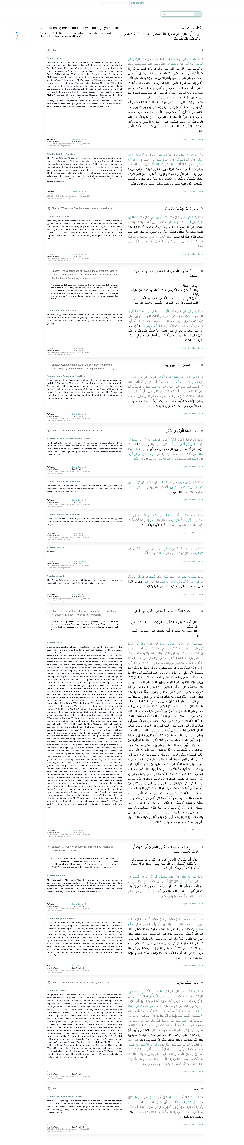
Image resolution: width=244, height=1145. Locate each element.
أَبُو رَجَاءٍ (199, 648)
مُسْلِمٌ (194, 548)
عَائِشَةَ (175, 63)
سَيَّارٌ (159, 159)
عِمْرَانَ (185, 648)
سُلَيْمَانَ (199, 881)
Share (194, 139)
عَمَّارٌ (159, 444)
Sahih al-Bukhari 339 (79, 467)
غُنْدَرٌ (166, 576)
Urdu (22, 36)
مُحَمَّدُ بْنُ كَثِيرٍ (189, 515)
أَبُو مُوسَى (162, 881)
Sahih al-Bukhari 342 (79, 561)
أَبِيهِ (187, 63)
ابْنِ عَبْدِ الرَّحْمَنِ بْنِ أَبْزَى (141, 454)
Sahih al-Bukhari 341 (79, 533)
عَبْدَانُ (194, 1097)
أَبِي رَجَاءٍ (138, 1097)
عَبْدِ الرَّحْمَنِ (173, 520)
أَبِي (166, 919)
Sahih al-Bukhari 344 (79, 830)
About (92, 1142)
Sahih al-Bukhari (56, 20)
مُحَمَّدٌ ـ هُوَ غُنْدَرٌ (157, 876)
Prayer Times (227, 7)
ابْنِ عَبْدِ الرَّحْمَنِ (166, 458)
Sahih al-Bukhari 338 (79, 414)
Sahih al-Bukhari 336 (79, 254)
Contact (131, 1142)
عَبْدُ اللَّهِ (173, 1097)
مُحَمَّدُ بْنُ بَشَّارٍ (189, 576)
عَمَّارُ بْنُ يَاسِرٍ (158, 386)
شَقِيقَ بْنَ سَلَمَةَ (194, 924)
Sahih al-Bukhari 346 (79, 966)
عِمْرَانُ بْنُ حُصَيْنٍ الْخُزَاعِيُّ (183, 1102)
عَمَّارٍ (184, 1020)
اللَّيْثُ (167, 311)
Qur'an (208, 7)
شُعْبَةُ (176, 377)
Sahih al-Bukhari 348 (79, 1125)
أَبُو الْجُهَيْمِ (151, 325)
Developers (120, 1142)
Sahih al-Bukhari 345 (79, 904)
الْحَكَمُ (161, 377)
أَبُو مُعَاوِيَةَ (162, 991)
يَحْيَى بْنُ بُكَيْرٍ (190, 311)
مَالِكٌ (156, 59)
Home (45, 20)
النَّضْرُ (138, 449)
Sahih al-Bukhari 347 (79, 1072)
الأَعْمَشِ (146, 991)
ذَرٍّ (150, 377)
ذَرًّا (168, 454)
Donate (140, 1142)
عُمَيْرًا (187, 316)
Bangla (23, 39)
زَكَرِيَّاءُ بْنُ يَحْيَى (189, 217)
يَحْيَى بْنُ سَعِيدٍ (168, 643)
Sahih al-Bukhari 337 (79, 348)
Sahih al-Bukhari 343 (79, 594)
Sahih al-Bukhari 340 (79, 500)
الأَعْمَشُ (147, 919)
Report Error (186, 139)
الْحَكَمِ (188, 454)
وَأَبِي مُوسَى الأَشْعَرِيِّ (161, 996)
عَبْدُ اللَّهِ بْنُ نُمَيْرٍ (159, 217)
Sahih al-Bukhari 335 (79, 192)
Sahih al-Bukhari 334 (79, 139)
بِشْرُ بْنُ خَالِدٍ (189, 876)
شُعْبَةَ (137, 876)
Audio (237, 7)
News (100, 1142)
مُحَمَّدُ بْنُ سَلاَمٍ (189, 991)
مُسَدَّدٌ (193, 643)
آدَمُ (195, 377)
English (21, 33)
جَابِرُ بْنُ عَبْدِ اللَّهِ (165, 164)
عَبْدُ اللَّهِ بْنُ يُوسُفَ (185, 59)
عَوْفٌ (143, 643)
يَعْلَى (156, 1044)
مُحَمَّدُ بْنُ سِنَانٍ (188, 154)
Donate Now (137, 3)
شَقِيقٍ (132, 991)
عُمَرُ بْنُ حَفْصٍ (189, 919)
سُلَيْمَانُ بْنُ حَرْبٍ (187, 482)
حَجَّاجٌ (194, 439)
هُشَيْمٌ (161, 154)
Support (108, 1142)
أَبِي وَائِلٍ (184, 881)
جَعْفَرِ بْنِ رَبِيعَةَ (150, 311)
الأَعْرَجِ (132, 311)
